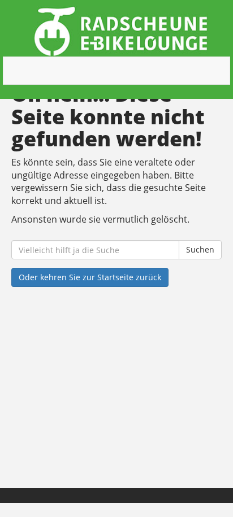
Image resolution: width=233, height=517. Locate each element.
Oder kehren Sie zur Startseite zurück (90, 277)
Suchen (200, 249)
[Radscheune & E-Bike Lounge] (120, 31)
